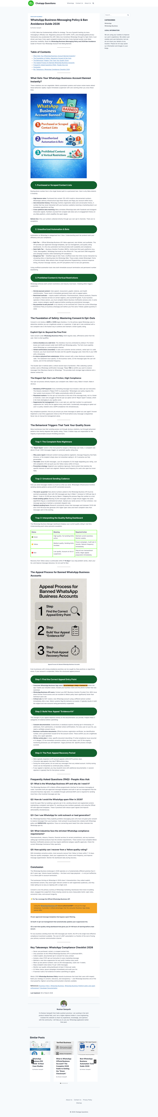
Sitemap (79, 1103)
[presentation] (40, 1048)
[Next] (95, 1062)
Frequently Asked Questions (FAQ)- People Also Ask (50, 65)
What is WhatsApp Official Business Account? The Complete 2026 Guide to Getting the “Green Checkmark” (63, 1066)
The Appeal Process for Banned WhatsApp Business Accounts (53, 63)
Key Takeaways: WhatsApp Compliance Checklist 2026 (51, 69)
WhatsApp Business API (49, 906)
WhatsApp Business (36, 16)
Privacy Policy (87, 1100)
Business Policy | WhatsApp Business (51, 986)
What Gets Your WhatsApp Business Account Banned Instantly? (54, 56)
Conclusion (37, 67)
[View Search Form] (93, 3)
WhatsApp (70, 3)
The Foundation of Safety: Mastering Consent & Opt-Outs (52, 58)
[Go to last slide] (32, 1062)
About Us (88, 3)
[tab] (60, 1083)
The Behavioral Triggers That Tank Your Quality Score (51, 60)
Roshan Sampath (36, 27)
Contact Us (79, 3)
